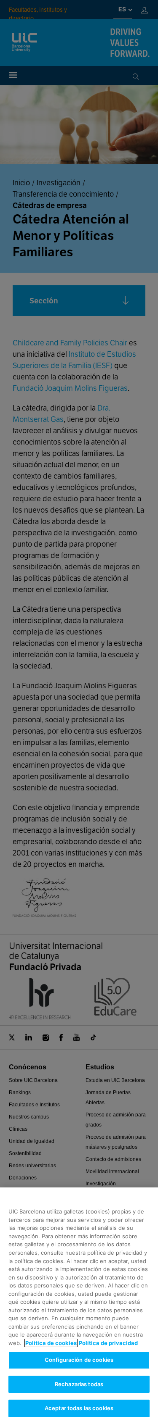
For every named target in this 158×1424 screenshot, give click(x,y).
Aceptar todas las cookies (79, 1408)
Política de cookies (51, 1343)
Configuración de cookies (79, 1359)
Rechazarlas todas (79, 1384)
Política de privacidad (108, 1343)
